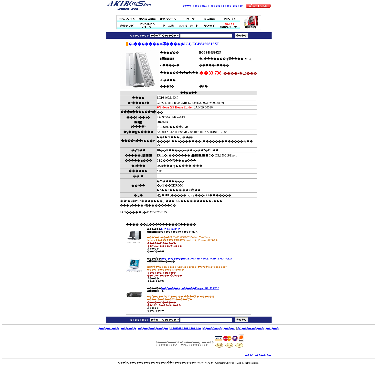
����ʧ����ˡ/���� (153, 328)
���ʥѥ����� (168, 18)
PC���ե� (230, 18)
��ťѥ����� (127, 18)
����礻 (238, 6)
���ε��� (128, 328)
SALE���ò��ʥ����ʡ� (230, 25)
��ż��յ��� (147, 18)
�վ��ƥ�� (127, 25)
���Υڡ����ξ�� (258, 355)
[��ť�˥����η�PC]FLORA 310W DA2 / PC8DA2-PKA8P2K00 (196, 258)
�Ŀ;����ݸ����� (250, 328)
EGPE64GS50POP (170, 229)
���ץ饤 (209, 25)
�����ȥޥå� (201, 6)
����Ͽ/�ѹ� (212, 328)
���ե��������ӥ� (185, 328)
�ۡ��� (187, 6)
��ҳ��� (272, 328)
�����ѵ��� (109, 328)
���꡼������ (188, 25)
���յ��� (209, 18)
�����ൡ (168, 25)
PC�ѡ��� (188, 18)
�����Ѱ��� (221, 6)
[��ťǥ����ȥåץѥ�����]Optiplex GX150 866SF (190, 288)
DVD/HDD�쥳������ (147, 25)
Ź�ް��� (251, 22)
